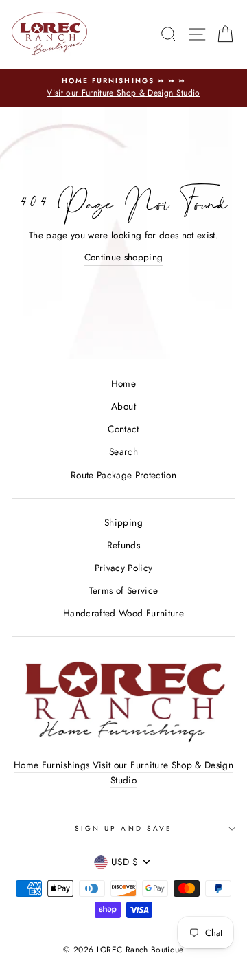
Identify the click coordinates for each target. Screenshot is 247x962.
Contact (123, 429)
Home (123, 383)
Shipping (123, 522)
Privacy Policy (124, 567)
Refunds (123, 545)
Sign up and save (123, 828)
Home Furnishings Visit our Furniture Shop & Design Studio (123, 772)
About (123, 406)
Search (123, 451)
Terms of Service (123, 590)
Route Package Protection (123, 475)
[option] (123, 88)
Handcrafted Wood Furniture (123, 613)
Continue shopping (123, 257)
